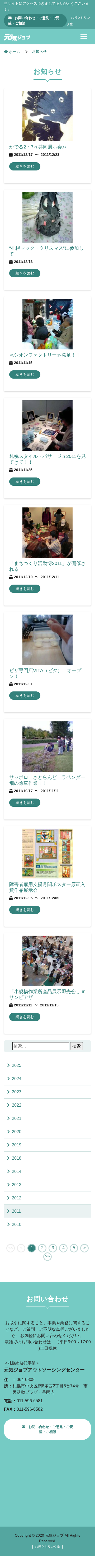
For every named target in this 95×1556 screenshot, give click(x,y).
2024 (16, 1078)
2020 (16, 1131)
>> (47, 1256)
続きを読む (25, 166)
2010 (16, 1224)
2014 (16, 1171)
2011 (16, 1211)
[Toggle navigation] (83, 36)
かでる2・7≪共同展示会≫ (38, 147)
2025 (16, 1065)
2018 (16, 1158)
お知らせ (39, 52)
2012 (16, 1198)
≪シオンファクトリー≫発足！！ (44, 355)
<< (10, 1248)
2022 (16, 1105)
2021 (16, 1118)
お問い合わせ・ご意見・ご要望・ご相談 (33, 20)
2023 (16, 1092)
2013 (16, 1184)
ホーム (14, 52)
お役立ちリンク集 (47, 1547)
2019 (16, 1145)
